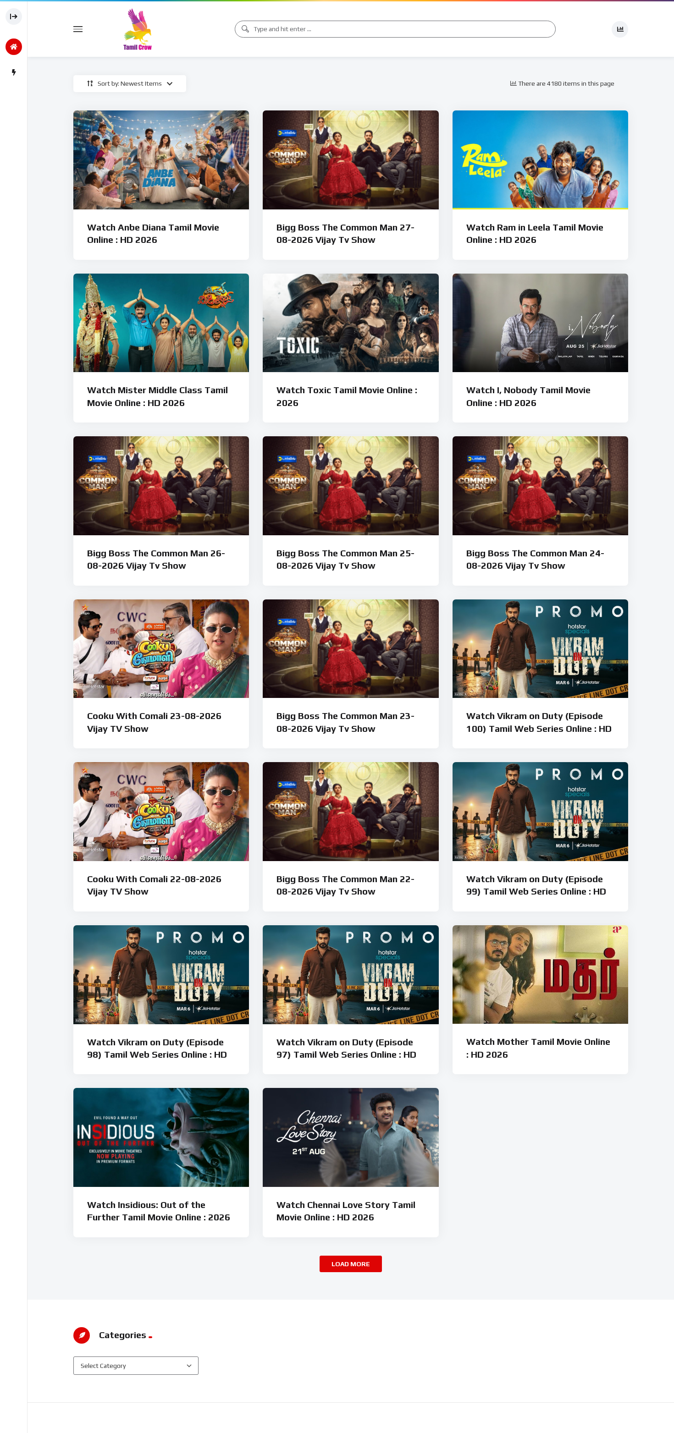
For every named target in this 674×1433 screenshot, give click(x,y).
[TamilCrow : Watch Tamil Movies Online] (137, 29)
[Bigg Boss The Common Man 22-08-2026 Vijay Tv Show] (350, 811)
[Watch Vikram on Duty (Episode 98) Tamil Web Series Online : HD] (161, 974)
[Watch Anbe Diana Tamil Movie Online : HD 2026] (161, 159)
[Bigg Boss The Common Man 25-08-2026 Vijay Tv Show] (350, 485)
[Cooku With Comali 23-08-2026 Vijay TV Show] (161, 648)
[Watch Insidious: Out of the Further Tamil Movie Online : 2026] (161, 1137)
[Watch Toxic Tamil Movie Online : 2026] (350, 323)
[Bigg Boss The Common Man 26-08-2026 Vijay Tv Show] (161, 485)
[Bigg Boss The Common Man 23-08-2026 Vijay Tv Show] (350, 648)
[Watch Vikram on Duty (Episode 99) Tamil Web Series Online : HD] (540, 811)
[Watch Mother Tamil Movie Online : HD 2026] (540, 974)
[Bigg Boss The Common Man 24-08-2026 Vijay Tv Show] (540, 485)
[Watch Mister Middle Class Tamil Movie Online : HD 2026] (161, 323)
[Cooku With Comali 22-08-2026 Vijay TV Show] (161, 811)
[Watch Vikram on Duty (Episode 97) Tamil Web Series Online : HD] (350, 974)
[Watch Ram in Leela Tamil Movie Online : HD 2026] (540, 159)
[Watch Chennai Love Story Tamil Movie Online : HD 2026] (350, 1137)
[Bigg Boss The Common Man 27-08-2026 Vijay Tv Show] (350, 159)
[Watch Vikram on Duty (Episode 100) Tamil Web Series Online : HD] (540, 648)
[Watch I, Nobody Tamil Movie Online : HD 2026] (540, 323)
